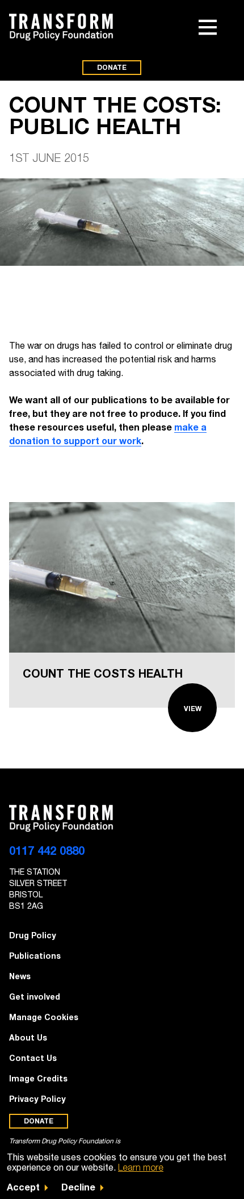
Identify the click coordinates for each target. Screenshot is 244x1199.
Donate (112, 67)
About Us (28, 1037)
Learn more (140, 1167)
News (20, 976)
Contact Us (33, 1058)
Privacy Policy (37, 1099)
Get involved (34, 996)
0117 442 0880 (47, 850)
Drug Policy (32, 935)
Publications (35, 955)
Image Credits (38, 1078)
